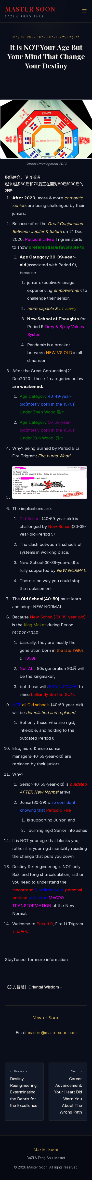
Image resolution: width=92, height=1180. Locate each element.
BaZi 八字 (57, 37)
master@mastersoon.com (52, 1032)
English (73, 37)
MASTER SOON (30, 11)
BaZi (43, 37)
